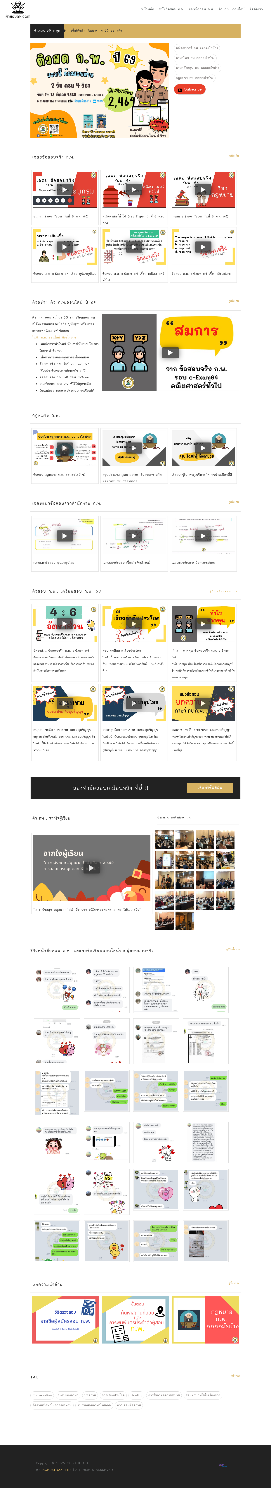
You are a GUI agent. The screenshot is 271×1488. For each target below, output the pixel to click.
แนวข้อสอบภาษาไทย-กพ (94, 1405)
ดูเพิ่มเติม (233, 156)
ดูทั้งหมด (234, 1283)
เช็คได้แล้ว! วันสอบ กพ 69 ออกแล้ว (96, 30)
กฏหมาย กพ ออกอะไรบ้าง (194, 78)
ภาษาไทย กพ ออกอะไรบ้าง (195, 58)
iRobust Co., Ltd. (56, 1469)
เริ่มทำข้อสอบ (210, 787)
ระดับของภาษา (68, 1395)
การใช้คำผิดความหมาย (164, 1395)
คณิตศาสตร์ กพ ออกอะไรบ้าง (197, 48)
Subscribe (192, 89)
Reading (136, 1395)
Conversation (42, 1395)
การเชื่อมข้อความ (129, 1405)
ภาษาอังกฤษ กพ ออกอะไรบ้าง (197, 68)
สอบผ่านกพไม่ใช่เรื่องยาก (203, 1395)
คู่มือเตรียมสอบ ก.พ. (224, 591)
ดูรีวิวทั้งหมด (233, 949)
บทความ (90, 1395)
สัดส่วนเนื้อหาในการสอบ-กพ (52, 1405)
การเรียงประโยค (113, 1395)
